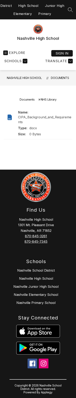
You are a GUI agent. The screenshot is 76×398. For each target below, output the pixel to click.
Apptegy (46, 392)
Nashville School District (36, 270)
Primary (44, 14)
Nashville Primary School (36, 303)
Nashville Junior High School (36, 287)
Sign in (62, 53)
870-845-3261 (36, 236)
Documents (60, 78)
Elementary (22, 14)
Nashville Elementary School (36, 295)
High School (28, 6)
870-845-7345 (36, 241)
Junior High (54, 6)
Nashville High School (24, 78)
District (6, 6)
